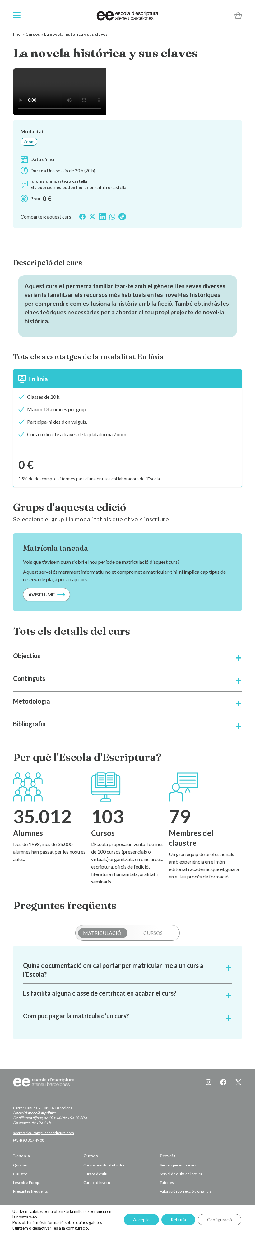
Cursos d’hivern (96, 1182)
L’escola (21, 1156)
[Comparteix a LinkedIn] (102, 216)
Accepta (141, 1219)
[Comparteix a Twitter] (92, 216)
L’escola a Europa (27, 1182)
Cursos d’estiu (95, 1173)
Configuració (219, 1219)
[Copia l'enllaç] (122, 216)
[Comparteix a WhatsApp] (112, 216)
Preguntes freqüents (30, 1191)
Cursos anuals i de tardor (104, 1165)
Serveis (167, 1156)
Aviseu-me (41, 594)
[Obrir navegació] (17, 15)
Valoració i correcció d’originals (185, 1191)
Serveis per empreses (178, 1165)
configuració (77, 1228)
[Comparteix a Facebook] (82, 216)
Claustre (20, 1173)
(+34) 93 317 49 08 (28, 1140)
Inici (17, 34)
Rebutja (178, 1219)
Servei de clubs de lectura (181, 1173)
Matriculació (102, 933)
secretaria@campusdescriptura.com (43, 1132)
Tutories (167, 1182)
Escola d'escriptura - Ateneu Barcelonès (127, 15)
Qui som (20, 1165)
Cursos (33, 34)
